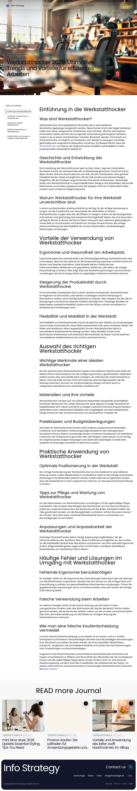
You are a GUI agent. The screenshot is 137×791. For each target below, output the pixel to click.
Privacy (117, 784)
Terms (124, 784)
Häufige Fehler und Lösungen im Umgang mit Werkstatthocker (18, 137)
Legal (131, 784)
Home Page (79, 775)
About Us (109, 784)
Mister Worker (50, 669)
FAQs (99, 775)
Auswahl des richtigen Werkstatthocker (15, 124)
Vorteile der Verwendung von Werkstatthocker (17, 117)
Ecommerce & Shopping (19, 54)
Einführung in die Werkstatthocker (19, 111)
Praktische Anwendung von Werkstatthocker (17, 130)
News (90, 775)
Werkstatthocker (47, 146)
